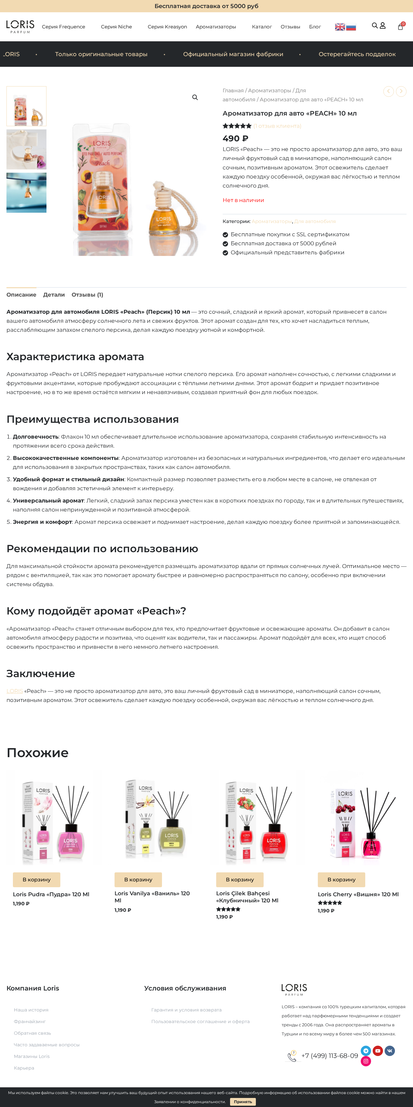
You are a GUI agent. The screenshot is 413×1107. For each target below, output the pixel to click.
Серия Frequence (63, 27)
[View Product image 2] (26, 149)
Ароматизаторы (216, 27)
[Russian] (351, 26)
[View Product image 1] (26, 106)
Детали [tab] (54, 294)
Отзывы (290, 27)
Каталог (262, 27)
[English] (340, 26)
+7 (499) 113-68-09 (329, 1056)
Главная (233, 90)
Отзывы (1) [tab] (87, 294)
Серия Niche (116, 27)
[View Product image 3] (26, 192)
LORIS (14, 691)
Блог (315, 27)
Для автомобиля (315, 221)
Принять (243, 1101)
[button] (195, 97)
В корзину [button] (37, 880)
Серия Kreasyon (167, 27)
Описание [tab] (21, 294)
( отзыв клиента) (277, 126)
